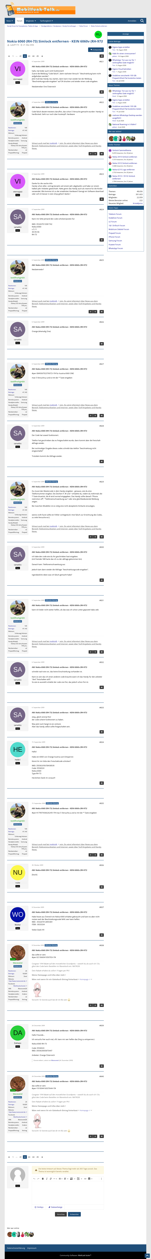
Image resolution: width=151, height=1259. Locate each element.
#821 (101, 61)
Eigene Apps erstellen (121, 47)
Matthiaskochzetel (19, 986)
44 (33, 56)
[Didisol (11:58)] (116, 138)
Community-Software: (75, 1255)
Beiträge (11, 130)
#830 (101, 547)
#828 (101, 426)
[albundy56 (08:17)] (120, 138)
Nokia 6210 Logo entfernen (123, 169)
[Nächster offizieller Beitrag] (95, 153)
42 (25, 56)
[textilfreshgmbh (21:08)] (133, 138)
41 (21, 56)
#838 (101, 945)
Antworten (74, 1214)
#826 (101, 322)
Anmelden (132, 21)
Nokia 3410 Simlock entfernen (124, 157)
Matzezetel (55, 1060)
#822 (101, 102)
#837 (101, 907)
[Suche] (142, 21)
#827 (101, 364)
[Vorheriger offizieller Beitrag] (91, 153)
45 (38, 56)
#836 (101, 865)
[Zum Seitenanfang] (147, 1256)
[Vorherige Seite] (9, 56)
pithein (114, 56)
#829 (101, 482)
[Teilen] (102, 56)
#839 (101, 1025)
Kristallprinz (138, 203)
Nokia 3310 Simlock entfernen (124, 163)
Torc (113, 50)
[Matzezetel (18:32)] (111, 138)
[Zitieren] (102, 92)
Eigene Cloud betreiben (121, 69)
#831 (101, 600)
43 (29, 56)
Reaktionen (12, 128)
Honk (114, 96)
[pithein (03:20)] (128, 138)
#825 (101, 260)
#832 (101, 662)
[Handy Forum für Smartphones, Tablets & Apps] (75, 9)
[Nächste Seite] (42, 56)
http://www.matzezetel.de (17, 981)
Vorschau (61, 1214)
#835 (101, 803)
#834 (101, 742)
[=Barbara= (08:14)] (124, 138)
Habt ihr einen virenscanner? (124, 53)
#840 (101, 1076)
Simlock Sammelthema (121, 150)
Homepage (84, 979)
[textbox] (68, 1193)
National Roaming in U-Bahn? (124, 124)
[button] (39, 1207)
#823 (101, 174)
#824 (101, 209)
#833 (101, 707)
